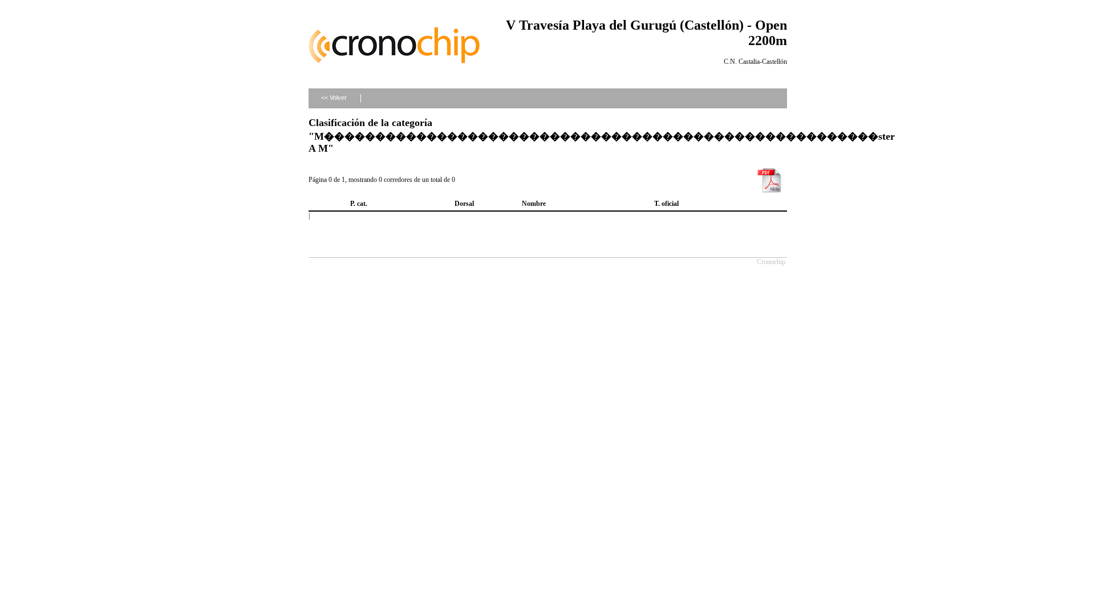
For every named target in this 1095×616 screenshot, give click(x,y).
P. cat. (358, 204)
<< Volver (334, 97)
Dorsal (464, 204)
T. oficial (666, 204)
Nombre (534, 204)
